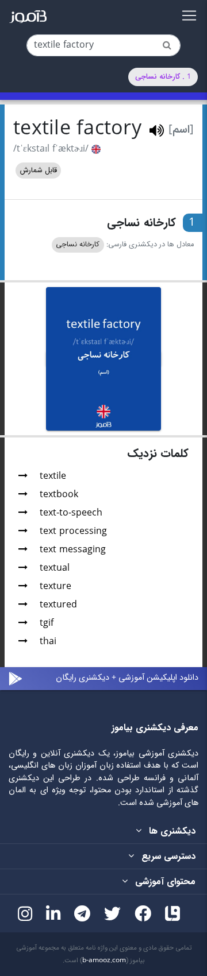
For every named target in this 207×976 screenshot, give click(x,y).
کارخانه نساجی (77, 244)
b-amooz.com (104, 960)
